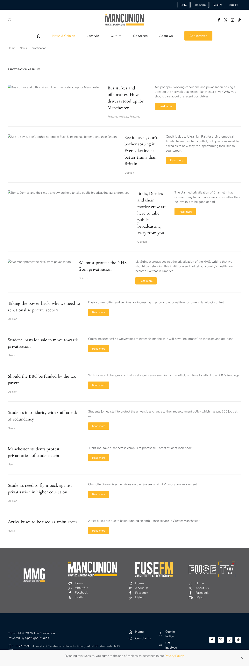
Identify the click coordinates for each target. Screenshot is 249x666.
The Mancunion (44, 633)
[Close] (241, 657)
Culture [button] (116, 36)
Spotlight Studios (37, 638)
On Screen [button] (140, 36)
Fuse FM (217, 5)
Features (135, 116)
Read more (165, 106)
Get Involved (198, 36)
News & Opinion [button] (63, 36)
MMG (184, 5)
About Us (166, 36)
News (11, 355)
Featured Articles (118, 116)
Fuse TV (233, 5)
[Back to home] (124, 20)
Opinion (129, 173)
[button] (10, 20)
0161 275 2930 (21, 646)
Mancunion (200, 5)
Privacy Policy (174, 656)
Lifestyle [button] (93, 36)
